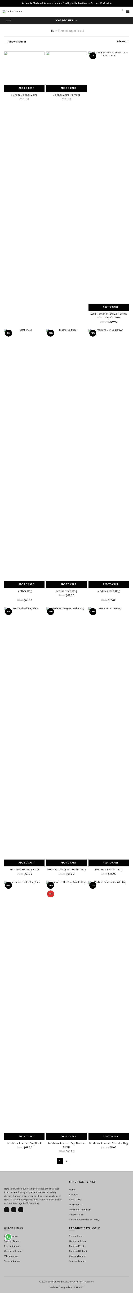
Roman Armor (76, 1236)
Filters (121, 41)
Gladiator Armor (77, 1241)
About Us (74, 1195)
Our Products (76, 1205)
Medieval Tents (77, 1246)
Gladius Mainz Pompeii (66, 94)
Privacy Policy (76, 1215)
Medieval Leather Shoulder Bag (108, 1143)
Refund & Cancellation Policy (84, 1220)
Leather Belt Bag (66, 591)
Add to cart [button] (26, 88)
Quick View (41, 54)
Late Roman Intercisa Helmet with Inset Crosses (108, 315)
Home (54, 31)
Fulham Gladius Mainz (24, 94)
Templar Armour (12, 1261)
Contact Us (75, 1200)
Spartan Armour (12, 1241)
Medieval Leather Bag (108, 869)
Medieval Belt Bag (108, 591)
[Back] (8, 20)
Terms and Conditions (80, 1210)
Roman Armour (12, 1246)
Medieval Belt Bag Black (24, 869)
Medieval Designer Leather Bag (66, 869)
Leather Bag (24, 591)
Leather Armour (77, 1261)
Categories (64, 20)
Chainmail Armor (77, 1256)
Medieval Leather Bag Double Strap (66, 1144)
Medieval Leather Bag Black (24, 1143)
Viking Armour (11, 1256)
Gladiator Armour (13, 1251)
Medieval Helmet (78, 1251)
